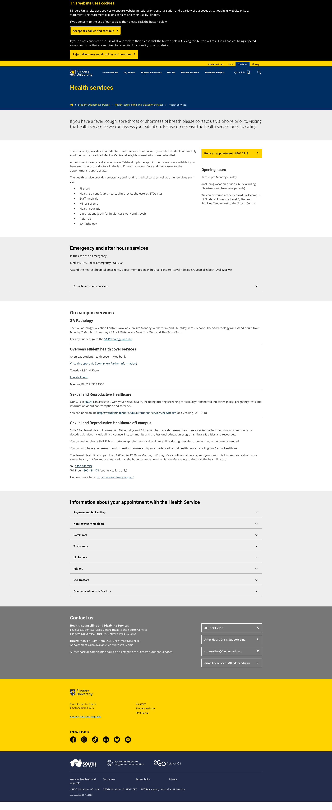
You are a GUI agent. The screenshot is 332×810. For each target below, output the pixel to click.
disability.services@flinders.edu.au (227, 663)
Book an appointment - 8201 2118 (226, 153)
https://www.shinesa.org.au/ (115, 477)
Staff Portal (142, 712)
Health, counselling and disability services (139, 104)
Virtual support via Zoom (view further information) (103, 363)
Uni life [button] (171, 72)
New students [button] (110, 72)
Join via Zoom (78, 377)
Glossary (141, 703)
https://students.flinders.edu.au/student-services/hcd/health (137, 413)
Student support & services (94, 104)
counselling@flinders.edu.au (222, 651)
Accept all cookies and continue (93, 31)
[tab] (166, 286)
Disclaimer (109, 779)
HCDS (88, 402)
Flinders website (145, 708)
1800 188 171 (90, 470)
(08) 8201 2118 (213, 628)
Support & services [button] (151, 72)
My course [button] (129, 72)
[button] (242, 72)
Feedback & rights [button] (215, 72)
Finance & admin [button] (190, 72)
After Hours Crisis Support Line (224, 639)
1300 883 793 (83, 466)
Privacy (173, 779)
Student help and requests (85, 716)
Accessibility (143, 779)
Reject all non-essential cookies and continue (102, 54)
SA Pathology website (118, 339)
